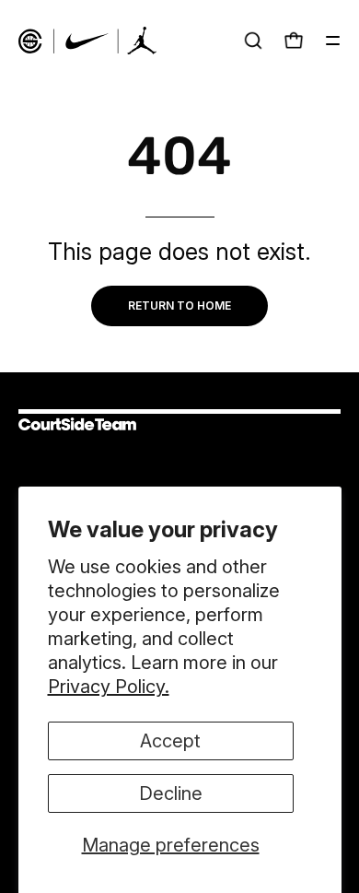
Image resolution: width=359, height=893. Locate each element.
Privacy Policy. (108, 687)
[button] (253, 40)
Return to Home (179, 305)
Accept (170, 741)
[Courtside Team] (87, 40)
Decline (171, 793)
